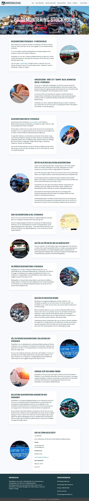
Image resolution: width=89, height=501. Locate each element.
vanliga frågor (24, 63)
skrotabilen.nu (35, 122)
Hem (33, 3)
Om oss (69, 3)
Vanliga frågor (61, 3)
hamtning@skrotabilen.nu (41, 457)
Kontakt (75, 3)
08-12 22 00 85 (83, 3)
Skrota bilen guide (50, 3)
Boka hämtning (40, 3)
